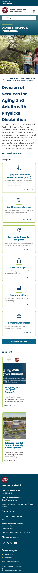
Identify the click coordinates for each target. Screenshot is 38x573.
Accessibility (18, 566)
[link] (19, 177)
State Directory (8, 558)
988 (6, 519)
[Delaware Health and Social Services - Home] (5, 483)
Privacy (4, 566)
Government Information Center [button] (12, 570)
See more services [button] (19, 341)
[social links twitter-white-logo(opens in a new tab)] (11, 545)
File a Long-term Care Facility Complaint (16, 532)
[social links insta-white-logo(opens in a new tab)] (4, 545)
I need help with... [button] (9, 18)
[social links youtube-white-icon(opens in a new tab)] (15, 545)
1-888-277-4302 (7, 528)
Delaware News (8, 554)
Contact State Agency (11, 561)
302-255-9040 (7, 493)
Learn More (27, 189)
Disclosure (10, 566)
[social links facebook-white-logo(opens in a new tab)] (8, 545)
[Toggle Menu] (34, 10)
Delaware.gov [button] (9, 550)
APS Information (7, 526)
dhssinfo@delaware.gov (10, 500)
